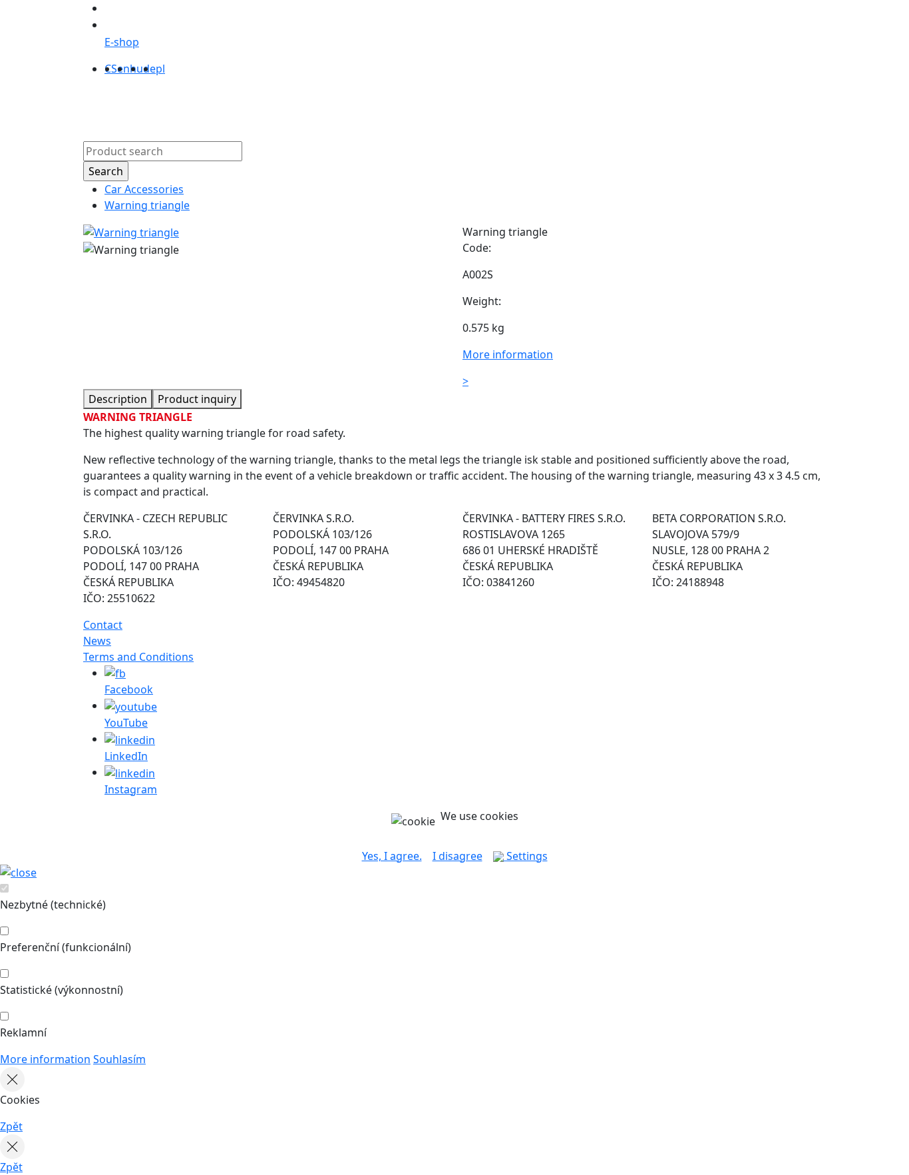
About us (302, 106)
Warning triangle (147, 205)
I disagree (457, 856)
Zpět (11, 1126)
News (97, 640)
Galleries (425, 106)
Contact (476, 106)
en (123, 68)
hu (136, 68)
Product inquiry (197, 399)
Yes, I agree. (392, 856)
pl (160, 68)
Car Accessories (144, 189)
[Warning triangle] (131, 231)
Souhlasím (119, 1059)
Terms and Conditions (138, 656)
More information (45, 1059)
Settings (526, 856)
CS (110, 68)
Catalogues (363, 106)
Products (246, 106)
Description (118, 399)
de (149, 68)
